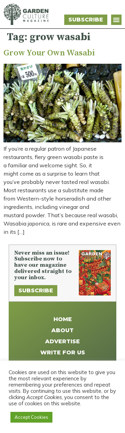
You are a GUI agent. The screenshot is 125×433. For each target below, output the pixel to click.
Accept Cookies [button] (31, 417)
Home (62, 319)
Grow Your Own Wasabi (49, 53)
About (62, 330)
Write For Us (62, 352)
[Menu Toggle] (116, 20)
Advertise (62, 341)
